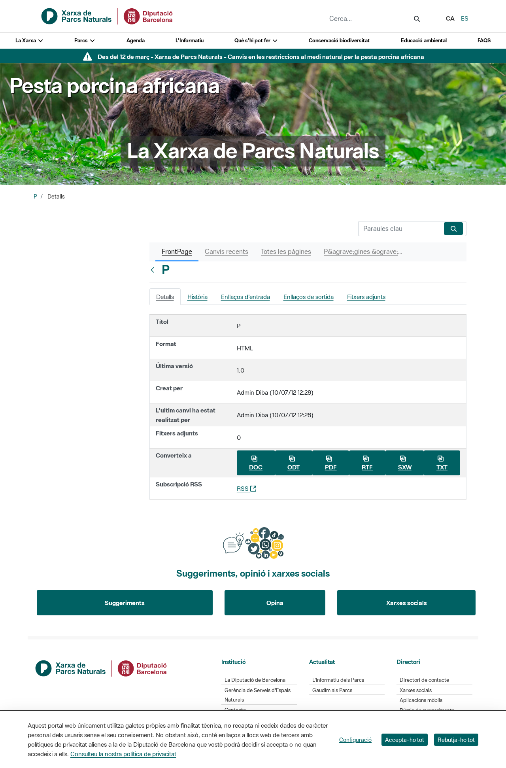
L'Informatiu (190, 40)
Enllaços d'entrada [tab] (245, 297)
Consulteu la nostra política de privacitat (123, 754)
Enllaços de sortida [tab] (308, 297)
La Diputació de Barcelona (255, 680)
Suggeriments (125, 603)
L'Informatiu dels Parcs (338, 680)
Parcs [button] (81, 40)
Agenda (135, 40)
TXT (441, 467)
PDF (331, 467)
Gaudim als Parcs (332, 690)
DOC (255, 467)
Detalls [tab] (165, 297)
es (464, 18)
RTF (367, 467)
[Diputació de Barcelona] (102, 668)
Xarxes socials (406, 603)
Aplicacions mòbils (421, 700)
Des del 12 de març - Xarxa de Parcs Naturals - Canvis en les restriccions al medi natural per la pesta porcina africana (261, 57)
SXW (405, 467)
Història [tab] (197, 297)
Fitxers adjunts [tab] (366, 297)
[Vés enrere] (154, 269)
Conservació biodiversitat (339, 40)
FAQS (484, 40)
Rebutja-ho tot (456, 739)
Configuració (355, 739)
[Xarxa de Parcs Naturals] (108, 15)
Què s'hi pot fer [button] (253, 40)
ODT (293, 467)
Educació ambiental (424, 40)
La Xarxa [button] (26, 40)
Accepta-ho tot (404, 739)
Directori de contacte (424, 680)
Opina (274, 603)
